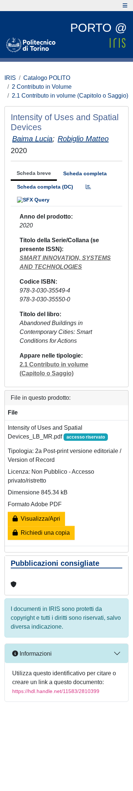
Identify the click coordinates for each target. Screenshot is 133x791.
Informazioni (35, 653)
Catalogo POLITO (46, 78)
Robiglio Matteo (83, 139)
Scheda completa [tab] (85, 173)
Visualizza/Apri (39, 518)
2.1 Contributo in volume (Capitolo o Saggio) (70, 95)
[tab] (88, 186)
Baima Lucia (32, 139)
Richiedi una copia (44, 533)
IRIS (10, 78)
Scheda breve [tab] (34, 173)
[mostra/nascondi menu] (125, 5)
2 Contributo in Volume (42, 87)
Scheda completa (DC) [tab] (45, 187)
